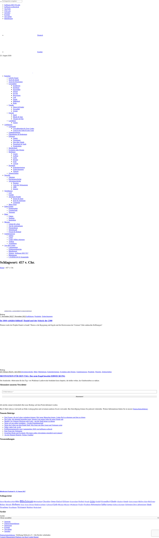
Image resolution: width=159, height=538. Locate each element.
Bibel (35, 372)
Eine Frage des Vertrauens (13, 431)
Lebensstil (49, 504)
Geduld (98, 501)
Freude (87, 501)
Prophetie (38, 316)
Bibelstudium (37, 501)
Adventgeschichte (27, 372)
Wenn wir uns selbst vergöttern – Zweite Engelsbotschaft (23, 423)
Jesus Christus (29, 504)
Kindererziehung (40, 504)
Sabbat (104, 504)
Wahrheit (29, 507)
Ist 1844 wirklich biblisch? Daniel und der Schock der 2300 (26, 320)
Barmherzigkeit (9, 501)
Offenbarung (74, 504)
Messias (61, 504)
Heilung (2, 504)
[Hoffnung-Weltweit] (48, 72)
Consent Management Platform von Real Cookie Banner (19, 537)
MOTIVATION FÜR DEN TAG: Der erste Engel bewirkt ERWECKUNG (32, 376)
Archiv (2, 516)
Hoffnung (16, 504)
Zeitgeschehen (107, 372)
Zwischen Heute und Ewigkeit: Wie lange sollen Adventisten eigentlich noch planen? (33, 433)
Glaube (113, 501)
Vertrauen (21, 507)
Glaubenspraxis (81, 372)
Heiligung (151, 501)
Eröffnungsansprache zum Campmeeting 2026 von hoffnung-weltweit (28, 429)
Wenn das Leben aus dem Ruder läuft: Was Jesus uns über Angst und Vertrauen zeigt (33, 425)
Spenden (7, 531)
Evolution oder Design (67, 372)
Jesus (22, 504)
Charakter (47, 501)
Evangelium (74, 501)
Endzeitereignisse (53, 372)
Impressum (8, 525)
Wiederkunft (37, 507)
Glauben (120, 501)
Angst (2, 501)
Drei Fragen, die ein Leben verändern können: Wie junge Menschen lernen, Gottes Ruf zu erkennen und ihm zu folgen (44, 417)
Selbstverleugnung (119, 504)
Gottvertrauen (133, 501)
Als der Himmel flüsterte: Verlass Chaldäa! (18, 435)
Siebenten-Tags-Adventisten (135, 504)
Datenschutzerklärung (140, 409)
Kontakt (7, 527)
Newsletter (8, 529)
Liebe (55, 504)
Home (2, 268)
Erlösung (66, 501)
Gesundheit (105, 501)
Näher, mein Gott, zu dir (12, 427)
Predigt (80, 504)
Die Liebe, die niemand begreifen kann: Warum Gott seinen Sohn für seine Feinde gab (33, 419)
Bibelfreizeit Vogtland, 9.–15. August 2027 (13, 491)
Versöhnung (13, 507)
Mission (66, 504)
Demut (53, 501)
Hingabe (9, 504)
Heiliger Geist (143, 501)
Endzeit (59, 501)
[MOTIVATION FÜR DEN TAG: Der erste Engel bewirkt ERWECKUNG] (23, 366)
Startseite (7, 522)
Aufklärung (30, 316)
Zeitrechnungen (47, 316)
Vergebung (4, 507)
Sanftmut (110, 504)
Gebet (92, 501)
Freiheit (81, 501)
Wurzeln (98, 372)
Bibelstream (42, 372)
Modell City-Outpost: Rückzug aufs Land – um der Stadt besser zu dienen (29, 421)
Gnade (125, 501)
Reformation (96, 504)
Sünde (149, 504)
